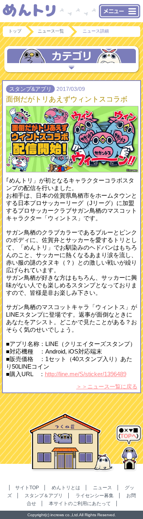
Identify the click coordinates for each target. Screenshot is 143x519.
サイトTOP (27, 487)
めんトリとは (66, 487)
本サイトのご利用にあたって (80, 503)
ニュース (102, 487)
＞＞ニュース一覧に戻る (106, 386)
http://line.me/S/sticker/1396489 (85, 374)
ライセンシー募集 (94, 495)
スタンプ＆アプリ (44, 495)
